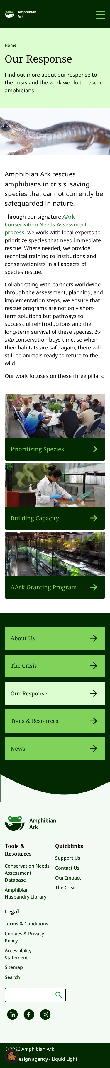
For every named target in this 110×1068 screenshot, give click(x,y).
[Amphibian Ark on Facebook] (28, 1015)
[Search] (59, 995)
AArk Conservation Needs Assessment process (46, 224)
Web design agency (27, 1059)
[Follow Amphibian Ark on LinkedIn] (12, 1015)
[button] (11, 1056)
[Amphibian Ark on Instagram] (45, 1015)
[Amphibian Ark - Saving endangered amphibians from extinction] (21, 14)
